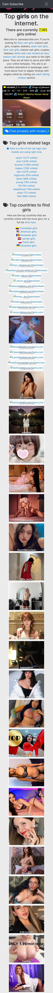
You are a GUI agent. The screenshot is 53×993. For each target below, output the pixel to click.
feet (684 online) (26, 196)
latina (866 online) (26, 178)
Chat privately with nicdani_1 (29, 131)
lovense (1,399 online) (26, 164)
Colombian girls (28, 228)
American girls (28, 231)
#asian (38, 94)
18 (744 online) (26, 185)
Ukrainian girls (28, 245)
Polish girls (28, 242)
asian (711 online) (26, 192)
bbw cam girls (26, 42)
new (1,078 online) (26, 171)
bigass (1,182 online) (26, 168)
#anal (45, 94)
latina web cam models (27, 53)
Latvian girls (28, 238)
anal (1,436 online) (26, 161)
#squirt (21, 94)
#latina (30, 94)
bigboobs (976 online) (26, 175)
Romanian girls (28, 235)
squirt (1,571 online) (26, 157)
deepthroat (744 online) (26, 189)
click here (30, 222)
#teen (26, 97)
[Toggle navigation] (46, 4)
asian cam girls (39, 46)
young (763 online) (26, 182)
